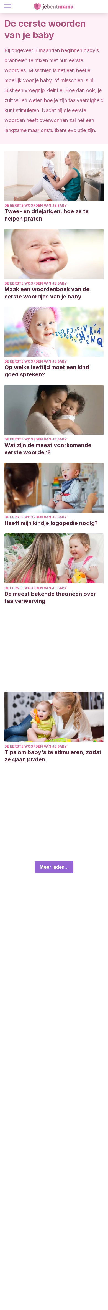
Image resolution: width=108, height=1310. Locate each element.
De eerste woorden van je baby (35, 205)
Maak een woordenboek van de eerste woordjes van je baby (46, 293)
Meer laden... (54, 867)
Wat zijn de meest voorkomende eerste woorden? (47, 449)
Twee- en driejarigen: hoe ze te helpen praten (46, 215)
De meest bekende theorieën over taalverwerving (50, 597)
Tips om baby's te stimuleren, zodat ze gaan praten (53, 756)
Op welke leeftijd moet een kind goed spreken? (46, 371)
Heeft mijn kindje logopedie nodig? (51, 523)
